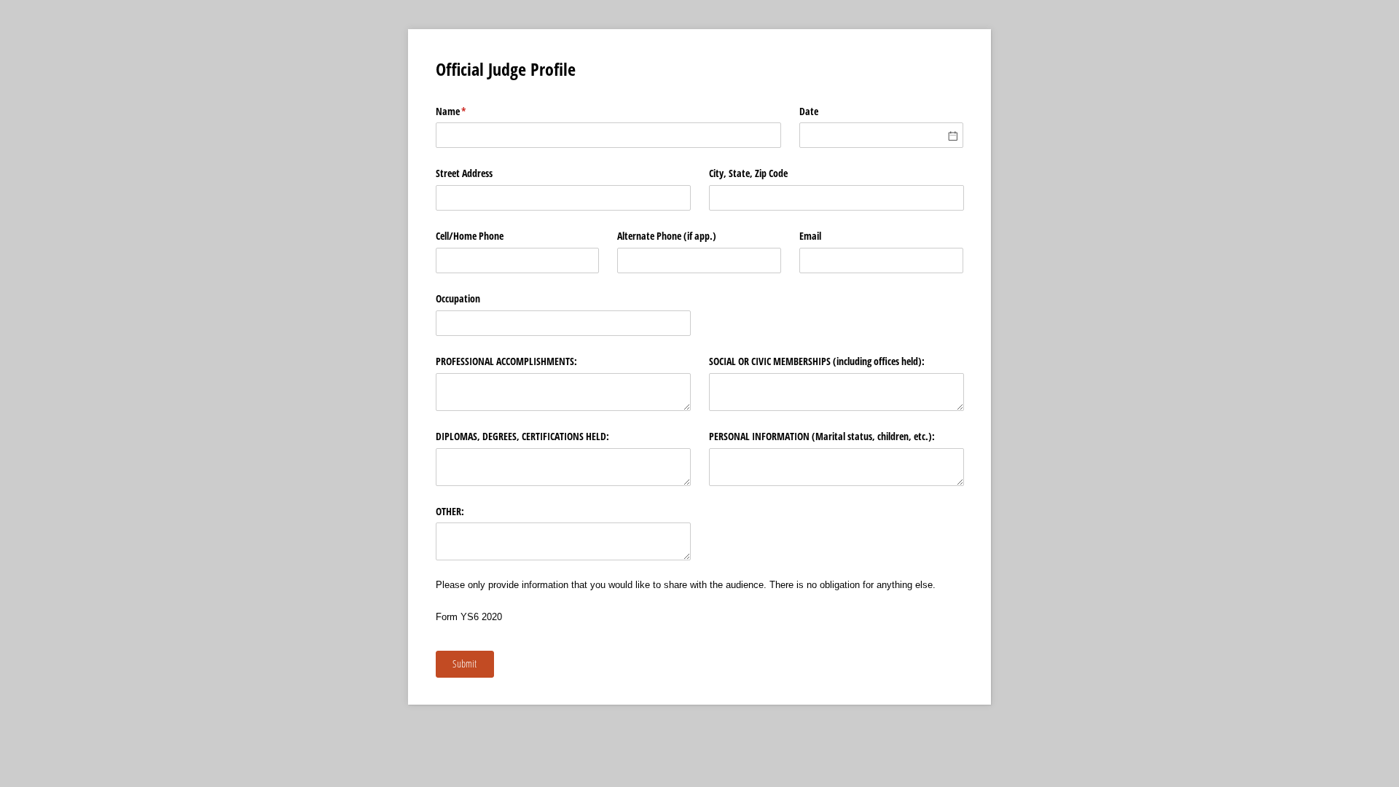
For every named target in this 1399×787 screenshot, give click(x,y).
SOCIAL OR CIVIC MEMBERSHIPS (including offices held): (817, 361)
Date (808, 111)
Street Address (464, 173)
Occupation (458, 298)
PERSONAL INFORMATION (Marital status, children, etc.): (822, 436)
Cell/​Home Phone (469, 236)
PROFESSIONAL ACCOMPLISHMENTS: (506, 361)
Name (468, 111)
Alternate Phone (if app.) (666, 236)
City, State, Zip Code (748, 173)
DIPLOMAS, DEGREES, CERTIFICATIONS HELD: (522, 436)
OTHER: (450, 511)
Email (810, 236)
